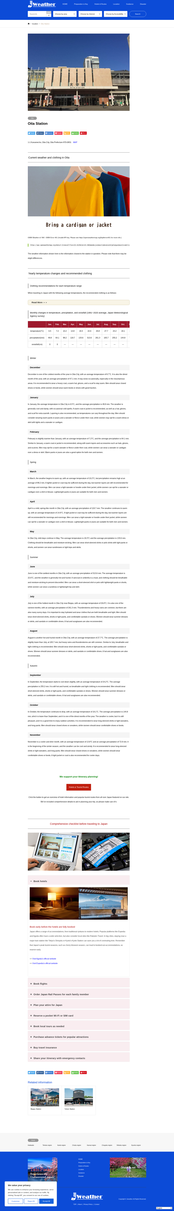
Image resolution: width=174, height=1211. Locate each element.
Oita (32, 118)
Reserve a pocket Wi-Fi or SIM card (53, 1015)
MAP (75, 142)
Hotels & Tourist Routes (79, 787)
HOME (64, 4)
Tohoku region (47, 1145)
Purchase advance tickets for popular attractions (61, 1037)
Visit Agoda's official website (44, 959)
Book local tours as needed (48, 1026)
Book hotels (40, 881)
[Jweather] (42, 4)
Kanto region (61, 1145)
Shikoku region (121, 1145)
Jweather (129, 1199)
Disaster (143, 4)
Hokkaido (31, 1145)
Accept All (46, 1201)
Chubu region (76, 1145)
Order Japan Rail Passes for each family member (61, 994)
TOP (74, 1204)
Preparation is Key (81, 4)
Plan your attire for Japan (47, 1005)
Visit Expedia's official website (45, 963)
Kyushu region (136, 1145)
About (80, 1204)
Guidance (129, 4)
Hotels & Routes (100, 4)
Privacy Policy (88, 1204)
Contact (96, 1204)
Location (116, 4)
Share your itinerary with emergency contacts (59, 1058)
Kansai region (91, 1145)
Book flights (40, 983)
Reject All (31, 1201)
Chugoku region (107, 1145)
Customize (16, 1201)
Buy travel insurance (45, 1047)
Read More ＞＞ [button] (39, 302)
